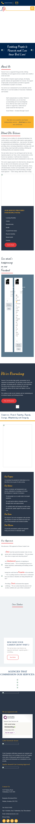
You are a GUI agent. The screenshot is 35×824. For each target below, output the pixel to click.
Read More (12, 657)
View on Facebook (9, 305)
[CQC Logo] (9, 718)
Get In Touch (10, 245)
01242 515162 (8, 3)
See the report (9, 732)
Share (9, 308)
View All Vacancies (9, 401)
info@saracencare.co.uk (12, 813)
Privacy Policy (6, 817)
